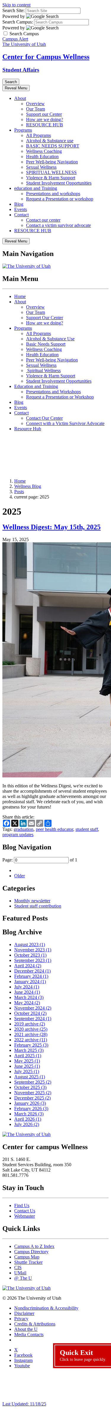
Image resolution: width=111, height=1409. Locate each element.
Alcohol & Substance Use (50, 338)
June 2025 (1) (27, 1066)
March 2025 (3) (29, 1050)
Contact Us (24, 1210)
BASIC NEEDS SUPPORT (52, 145)
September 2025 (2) (32, 1082)
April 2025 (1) (27, 1055)
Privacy (21, 1318)
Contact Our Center (44, 418)
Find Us (21, 1205)
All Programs (38, 135)
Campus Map (26, 1256)
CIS (18, 1267)
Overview (35, 103)
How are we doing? (44, 119)
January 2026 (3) (30, 1103)
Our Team (35, 108)
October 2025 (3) (30, 1087)
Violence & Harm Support (50, 177)
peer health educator (54, 829)
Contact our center (43, 219)
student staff (86, 829)
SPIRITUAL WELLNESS (51, 172)
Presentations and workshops (53, 193)
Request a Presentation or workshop (59, 198)
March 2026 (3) (29, 1113)
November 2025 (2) (32, 1092)
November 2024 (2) (32, 1007)
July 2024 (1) (26, 986)
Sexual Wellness (41, 167)
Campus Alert (15, 38)
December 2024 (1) (32, 970)
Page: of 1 (39, 859)
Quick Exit (83, 1355)
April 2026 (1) (27, 1119)
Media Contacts (29, 1334)
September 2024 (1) (32, 1018)
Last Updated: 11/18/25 (24, 1403)
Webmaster (24, 1216)
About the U (26, 1329)
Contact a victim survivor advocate (58, 225)
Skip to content (16, 4)
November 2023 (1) (32, 949)
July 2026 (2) (26, 1124)
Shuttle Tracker (28, 1262)
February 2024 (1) (31, 976)
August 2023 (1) (29, 944)
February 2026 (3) (31, 1108)
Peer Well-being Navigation (52, 161)
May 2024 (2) (27, 1002)
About (20, 98)
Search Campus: (17, 21)
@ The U (23, 1278)
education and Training (35, 188)
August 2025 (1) (29, 1076)
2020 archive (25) (30, 1029)
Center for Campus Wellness (45, 57)
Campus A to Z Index (34, 1246)
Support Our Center (44, 317)
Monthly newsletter (32, 900)
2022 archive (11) (30, 1039)
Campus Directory (31, 1251)
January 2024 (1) (30, 981)
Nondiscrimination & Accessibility (46, 1308)
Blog (18, 204)
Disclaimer (24, 1313)
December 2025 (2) (32, 1097)
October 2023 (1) (30, 955)
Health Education (42, 156)
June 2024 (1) (27, 992)
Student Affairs (20, 70)
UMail (20, 1272)
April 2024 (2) (27, 965)
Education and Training (36, 386)
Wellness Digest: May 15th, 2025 (51, 527)
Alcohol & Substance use (49, 140)
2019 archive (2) (29, 1023)
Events (20, 209)
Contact (21, 214)
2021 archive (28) (30, 1034)
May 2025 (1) (27, 1060)
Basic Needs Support (45, 344)
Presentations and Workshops (53, 391)
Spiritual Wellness (43, 370)
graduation (23, 829)
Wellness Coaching (44, 151)
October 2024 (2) (30, 1013)
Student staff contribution (37, 905)
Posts (19, 491)
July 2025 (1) (26, 1071)
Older (19, 875)
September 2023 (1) (32, 960)
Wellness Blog (27, 486)
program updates (17, 834)
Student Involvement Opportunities (58, 182)
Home (20, 296)
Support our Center (44, 114)
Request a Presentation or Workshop (60, 396)
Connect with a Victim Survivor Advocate (65, 423)
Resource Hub (27, 428)
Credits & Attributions (34, 1323)
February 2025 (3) (31, 1044)
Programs (23, 130)
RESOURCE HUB (44, 124)
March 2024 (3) (29, 997)
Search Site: (13, 10)
